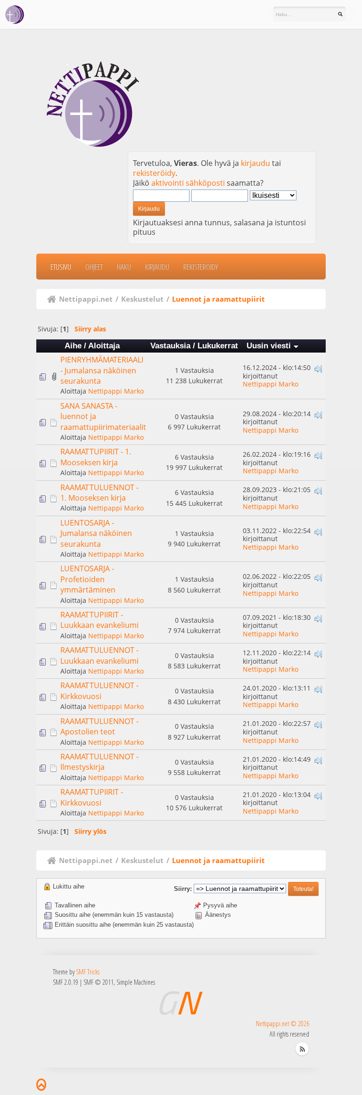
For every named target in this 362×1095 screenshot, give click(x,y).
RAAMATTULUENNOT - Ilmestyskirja (99, 761)
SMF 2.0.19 (65, 982)
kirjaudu (255, 163)
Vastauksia (170, 345)
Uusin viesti (270, 345)
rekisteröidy (154, 173)
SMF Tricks (87, 971)
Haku (124, 266)
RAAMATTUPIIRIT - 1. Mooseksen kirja (95, 456)
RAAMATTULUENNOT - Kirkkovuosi (99, 690)
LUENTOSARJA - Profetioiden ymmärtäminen (87, 579)
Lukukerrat (217, 345)
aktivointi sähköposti (188, 183)
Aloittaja (104, 345)
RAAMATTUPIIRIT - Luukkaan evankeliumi (99, 619)
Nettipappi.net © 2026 (282, 1023)
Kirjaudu (157, 266)
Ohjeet (94, 266)
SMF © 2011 (98, 982)
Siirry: (183, 888)
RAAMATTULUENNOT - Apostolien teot (99, 726)
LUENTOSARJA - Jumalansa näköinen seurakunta (96, 533)
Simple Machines (135, 982)
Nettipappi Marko (116, 391)
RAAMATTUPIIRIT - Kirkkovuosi (91, 797)
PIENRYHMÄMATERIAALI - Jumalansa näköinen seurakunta (101, 370)
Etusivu (60, 266)
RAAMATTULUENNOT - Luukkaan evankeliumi (99, 655)
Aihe (73, 345)
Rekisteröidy (200, 266)
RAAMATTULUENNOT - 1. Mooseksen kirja (99, 492)
